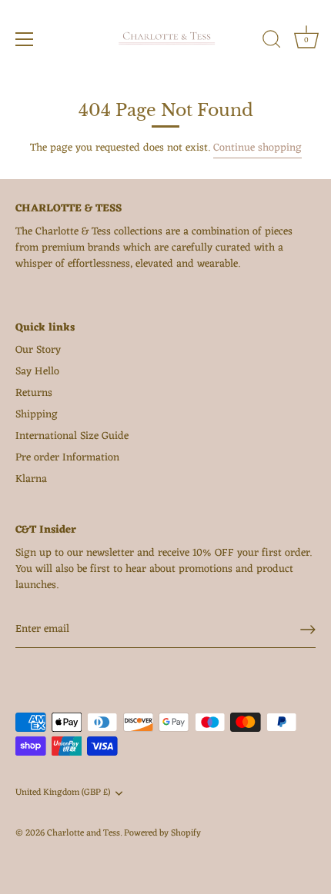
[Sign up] (308, 629)
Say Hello (37, 371)
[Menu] (25, 39)
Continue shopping (257, 148)
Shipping (36, 414)
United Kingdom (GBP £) (62, 793)
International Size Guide (72, 436)
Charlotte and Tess (83, 833)
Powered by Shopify (162, 833)
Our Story (38, 350)
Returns (33, 393)
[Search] (272, 41)
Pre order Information (67, 457)
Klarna (31, 479)
